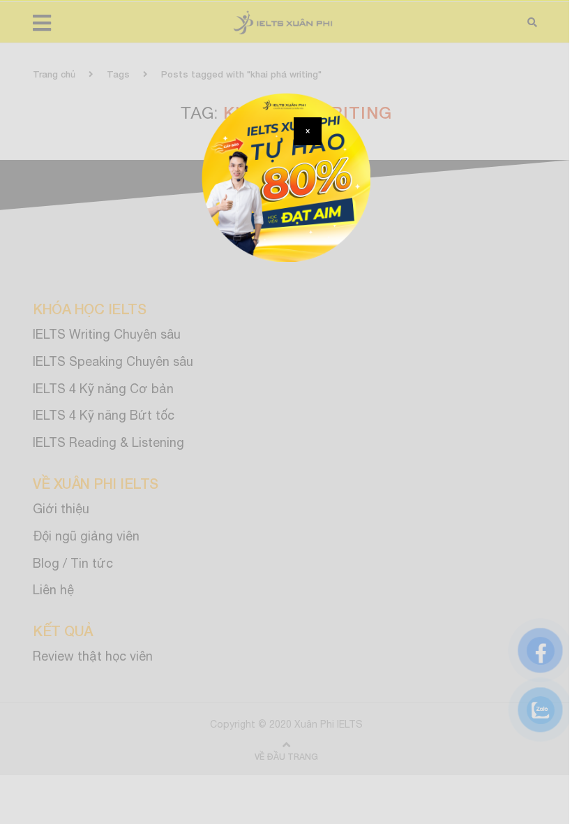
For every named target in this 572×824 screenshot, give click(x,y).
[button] (308, 131)
